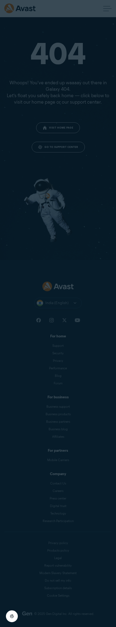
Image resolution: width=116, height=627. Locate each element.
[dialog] (58, 313)
